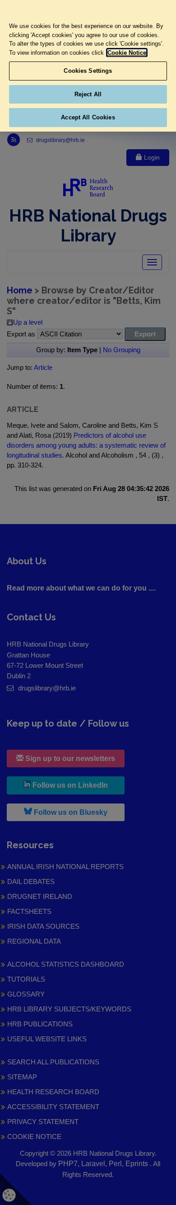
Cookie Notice (126, 52)
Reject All (88, 94)
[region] (88, 66)
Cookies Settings (88, 70)
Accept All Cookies (88, 117)
